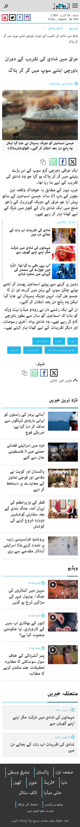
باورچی (59, 341)
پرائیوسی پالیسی (54, 804)
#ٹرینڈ (49, 782)
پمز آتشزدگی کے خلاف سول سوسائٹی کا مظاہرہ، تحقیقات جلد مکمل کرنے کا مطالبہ (24, 664)
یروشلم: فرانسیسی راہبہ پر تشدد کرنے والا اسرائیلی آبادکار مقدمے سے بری (24, 545)
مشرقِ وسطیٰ (18, 772)
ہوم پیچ (73, 28)
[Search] (6, 6)
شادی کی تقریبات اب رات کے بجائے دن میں (29, 232)
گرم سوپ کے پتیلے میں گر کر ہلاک (61, 350)
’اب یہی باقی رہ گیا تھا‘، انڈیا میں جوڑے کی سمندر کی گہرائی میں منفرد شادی (30, 270)
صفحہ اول (64, 772)
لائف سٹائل (28, 792)
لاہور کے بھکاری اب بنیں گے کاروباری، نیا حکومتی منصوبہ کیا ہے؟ (24, 629)
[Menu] (75, 6)
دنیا (64, 782)
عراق (72, 341)
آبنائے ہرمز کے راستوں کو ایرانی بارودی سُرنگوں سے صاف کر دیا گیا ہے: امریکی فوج (24, 423)
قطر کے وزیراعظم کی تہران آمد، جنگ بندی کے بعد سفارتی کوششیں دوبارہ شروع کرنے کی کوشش (24, 514)
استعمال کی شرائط (28, 804)
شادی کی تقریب (33, 350)
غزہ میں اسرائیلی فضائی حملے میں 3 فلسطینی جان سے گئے (26, 451)
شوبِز (32, 782)
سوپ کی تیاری (41, 341)
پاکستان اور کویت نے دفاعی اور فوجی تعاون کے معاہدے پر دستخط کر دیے (25, 480)
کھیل (17, 782)
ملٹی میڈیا (52, 792)
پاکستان (42, 772)
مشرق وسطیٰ (55, 28)
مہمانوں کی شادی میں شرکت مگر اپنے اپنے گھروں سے (30, 250)
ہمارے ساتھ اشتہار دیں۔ (40, 811)
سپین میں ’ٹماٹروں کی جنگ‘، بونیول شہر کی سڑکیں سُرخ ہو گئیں (27, 596)
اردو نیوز (14, 350)
